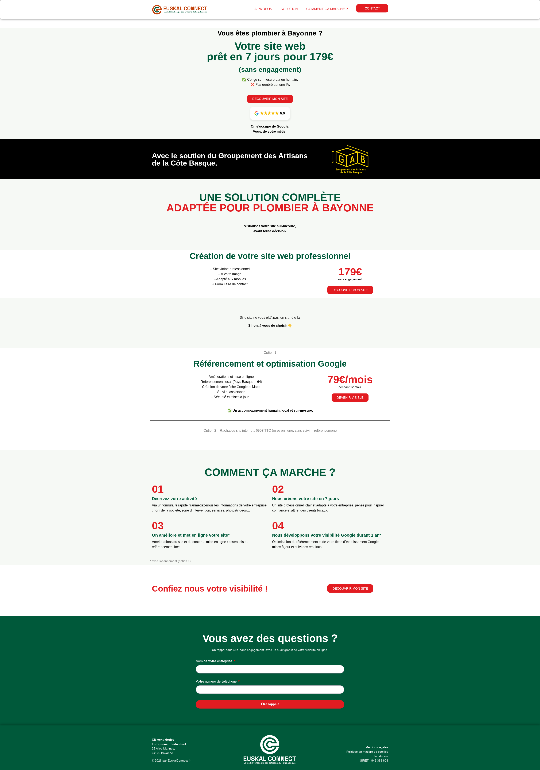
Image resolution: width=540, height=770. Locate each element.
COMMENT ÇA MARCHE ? (327, 9)
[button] (270, 113)
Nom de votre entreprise (214, 661)
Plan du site (380, 756)
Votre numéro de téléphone (217, 681)
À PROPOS (263, 9)
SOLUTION (289, 9)
